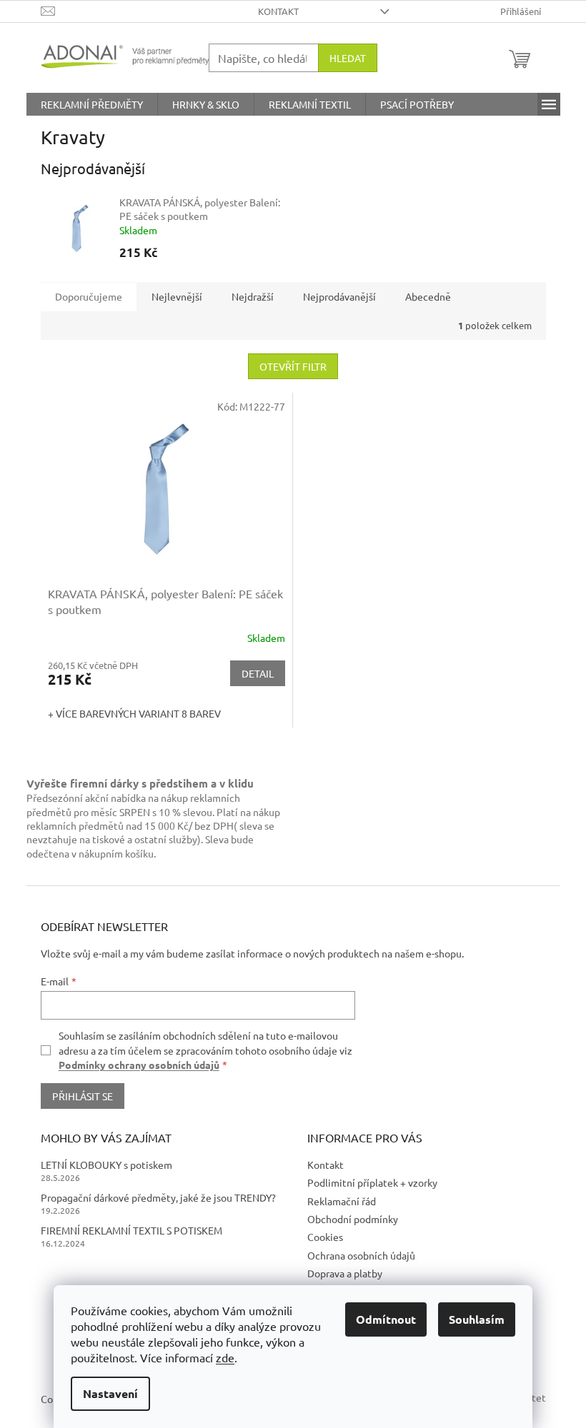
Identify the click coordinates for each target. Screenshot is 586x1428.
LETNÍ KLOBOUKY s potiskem (106, 1164)
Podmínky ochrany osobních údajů (139, 1064)
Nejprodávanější (339, 296)
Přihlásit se (82, 1096)
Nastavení (110, 1393)
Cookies (325, 1236)
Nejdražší (253, 296)
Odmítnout (386, 1319)
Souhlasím (477, 1319)
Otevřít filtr (293, 366)
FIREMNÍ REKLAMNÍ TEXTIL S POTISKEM (131, 1230)
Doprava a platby (344, 1273)
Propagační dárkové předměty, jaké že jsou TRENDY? (158, 1197)
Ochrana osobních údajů (361, 1255)
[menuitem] (91, 104)
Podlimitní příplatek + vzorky (372, 1182)
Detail (258, 673)
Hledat (347, 57)
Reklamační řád (341, 1201)
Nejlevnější (177, 296)
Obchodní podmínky (352, 1218)
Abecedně (428, 296)
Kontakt (278, 11)
